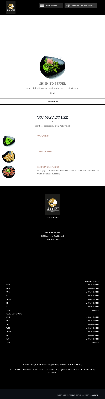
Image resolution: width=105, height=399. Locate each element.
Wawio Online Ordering (71, 364)
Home (59, 395)
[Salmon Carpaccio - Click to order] (9, 171)
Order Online (52, 101)
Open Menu (52, 5)
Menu (78, 395)
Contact (94, 395)
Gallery (85, 395)
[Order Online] (52, 66)
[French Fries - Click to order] (9, 156)
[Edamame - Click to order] (9, 140)
